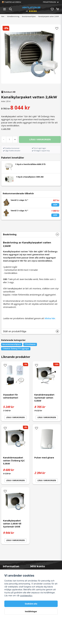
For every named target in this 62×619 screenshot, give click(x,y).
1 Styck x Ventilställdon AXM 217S (30, 164)
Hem (2, 16)
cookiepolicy (26, 595)
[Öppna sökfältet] (10, 9)
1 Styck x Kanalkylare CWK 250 (29, 177)
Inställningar (31, 611)
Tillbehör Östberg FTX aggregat (15, 348)
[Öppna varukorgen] (57, 9)
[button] (56, 28)
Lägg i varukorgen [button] (15, 417)
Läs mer (7, 128)
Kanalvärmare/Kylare (29, 16)
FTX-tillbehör (30, 344)
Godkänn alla (31, 604)
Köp (55, 204)
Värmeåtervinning (13, 16)
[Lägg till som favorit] (52, 9)
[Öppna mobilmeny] (4, 9)
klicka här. (50, 318)
